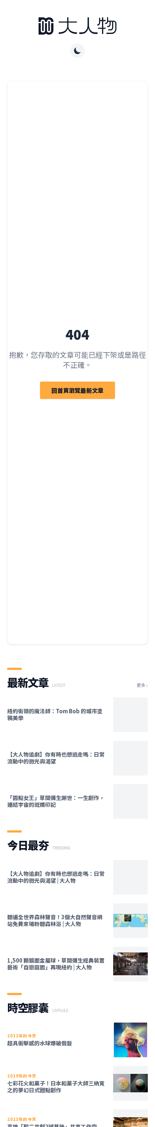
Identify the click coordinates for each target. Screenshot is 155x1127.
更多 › (142, 685)
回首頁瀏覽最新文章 (77, 390)
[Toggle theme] (77, 50)
